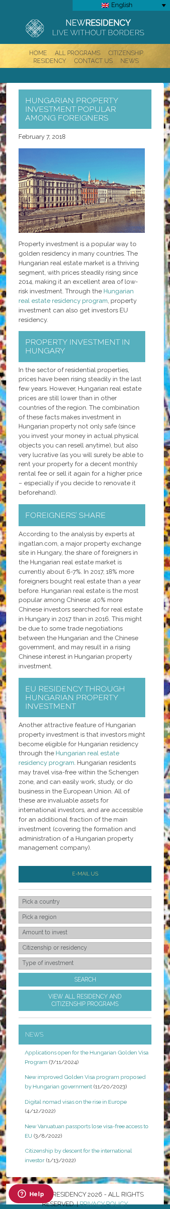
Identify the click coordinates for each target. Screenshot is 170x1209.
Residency (49, 60)
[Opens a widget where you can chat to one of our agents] (31, 1194)
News (129, 60)
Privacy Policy (104, 1204)
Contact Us (93, 60)
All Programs (77, 52)
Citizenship (125, 52)
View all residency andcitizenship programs (85, 1000)
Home (38, 52)
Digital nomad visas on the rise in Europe (76, 1101)
